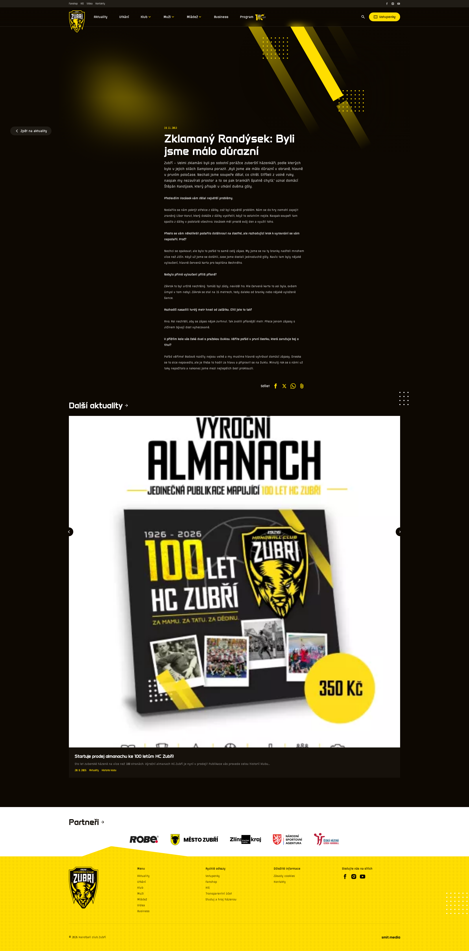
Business (221, 17)
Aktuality (101, 17)
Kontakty (100, 3)
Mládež (192, 17)
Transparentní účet (219, 893)
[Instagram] (392, 3)
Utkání (124, 17)
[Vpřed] (400, 531)
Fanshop (73, 3)
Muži (167, 17)
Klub (144, 17)
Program (246, 17)
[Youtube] (398, 3)
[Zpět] (68, 531)
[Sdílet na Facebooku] (275, 386)
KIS (82, 3)
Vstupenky (387, 17)
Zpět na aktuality (34, 131)
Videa (90, 3)
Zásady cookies (284, 876)
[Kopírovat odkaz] (302, 386)
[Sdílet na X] (284, 386)
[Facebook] (386, 3)
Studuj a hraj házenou (221, 899)
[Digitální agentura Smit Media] (390, 937)
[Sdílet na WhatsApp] (293, 386)
